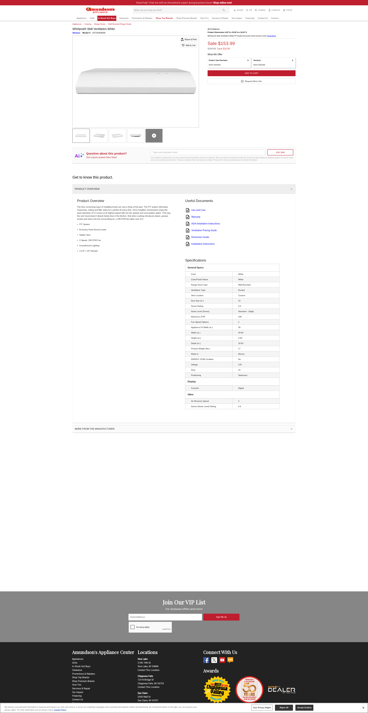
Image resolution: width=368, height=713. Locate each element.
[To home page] (100, 10)
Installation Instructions (203, 244)
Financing (249, 18)
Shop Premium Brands (186, 18)
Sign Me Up (221, 617)
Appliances (81, 18)
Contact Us (263, 18)
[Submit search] (223, 10)
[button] (234, 10)
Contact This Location (148, 670)
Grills (92, 18)
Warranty (195, 217)
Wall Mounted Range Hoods (119, 24)
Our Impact (237, 18)
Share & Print (191, 39)
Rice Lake (143, 659)
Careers (275, 18)
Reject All (284, 708)
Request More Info (253, 81)
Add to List (190, 45)
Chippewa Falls (145, 676)
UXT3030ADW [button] (98, 33)
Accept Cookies (304, 708)
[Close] (363, 708)
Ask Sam (280, 152)
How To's (204, 18)
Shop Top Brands (164, 18)
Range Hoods (99, 24)
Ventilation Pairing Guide (204, 230)
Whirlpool (76, 33)
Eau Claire (143, 693)
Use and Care (198, 210)
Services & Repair (220, 18)
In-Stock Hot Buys (107, 18)
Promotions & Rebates (142, 18)
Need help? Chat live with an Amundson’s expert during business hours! (184, 2)
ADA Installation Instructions (205, 223)
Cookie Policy (60, 710)
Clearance (124, 18)
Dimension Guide (200, 237)
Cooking (88, 24)
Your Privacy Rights (262, 708)
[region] (184, 708)
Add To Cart (251, 73)
